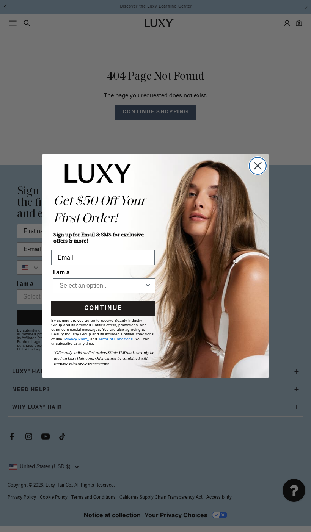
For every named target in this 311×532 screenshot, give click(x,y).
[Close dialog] (257, 165)
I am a (61, 272)
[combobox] (102, 286)
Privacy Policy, (76, 339)
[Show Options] (148, 286)
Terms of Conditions (115, 339)
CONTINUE (103, 308)
